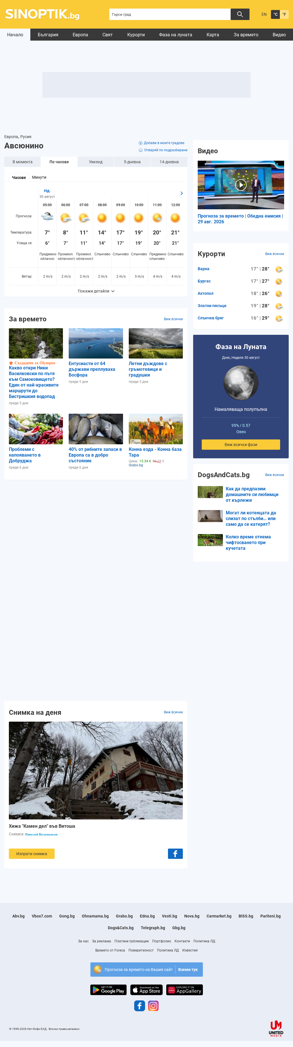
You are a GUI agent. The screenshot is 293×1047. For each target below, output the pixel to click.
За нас (83, 941)
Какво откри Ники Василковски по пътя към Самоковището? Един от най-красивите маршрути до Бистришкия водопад (34, 382)
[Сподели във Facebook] (175, 854)
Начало (15, 34)
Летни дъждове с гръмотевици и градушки (148, 369)
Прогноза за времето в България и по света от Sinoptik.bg (45, 14)
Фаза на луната (175, 34)
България (48, 34)
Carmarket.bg (219, 916)
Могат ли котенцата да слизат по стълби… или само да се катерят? (251, 518)
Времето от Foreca (110, 950)
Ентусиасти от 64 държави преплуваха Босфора (92, 369)
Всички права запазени (64, 1028)
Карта (213, 34)
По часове (59, 162)
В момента (23, 162)
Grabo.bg (124, 916)
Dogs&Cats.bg (121, 927)
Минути (39, 177)
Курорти (136, 34)
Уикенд (95, 162)
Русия (25, 136)
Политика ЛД (204, 941)
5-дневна (132, 162)
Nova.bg (191, 916)
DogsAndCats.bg (224, 475)
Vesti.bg (169, 916)
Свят (107, 34)
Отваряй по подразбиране (165, 150)
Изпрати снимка (31, 853)
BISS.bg (246, 916)
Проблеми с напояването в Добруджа (25, 455)
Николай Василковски (41, 834)
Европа (80, 34)
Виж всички (173, 319)
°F (284, 14)
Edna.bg (147, 916)
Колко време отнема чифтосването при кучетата (248, 542)
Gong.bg (67, 916)
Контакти (182, 941)
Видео (279, 34)
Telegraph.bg (153, 927)
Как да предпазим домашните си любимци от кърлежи (252, 494)
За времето (246, 34)
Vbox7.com (42, 916)
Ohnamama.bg (95, 916)
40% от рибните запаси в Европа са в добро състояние (95, 455)
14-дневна (169, 162)
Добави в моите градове (164, 143)
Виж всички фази (241, 444)
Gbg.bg (178, 927)
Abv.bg (18, 916)
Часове (19, 177)
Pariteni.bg (270, 916)
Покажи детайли (93, 291)
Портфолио (161, 941)
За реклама (101, 941)
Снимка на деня (35, 712)
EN (264, 14)
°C (276, 14)
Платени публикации (131, 941)
